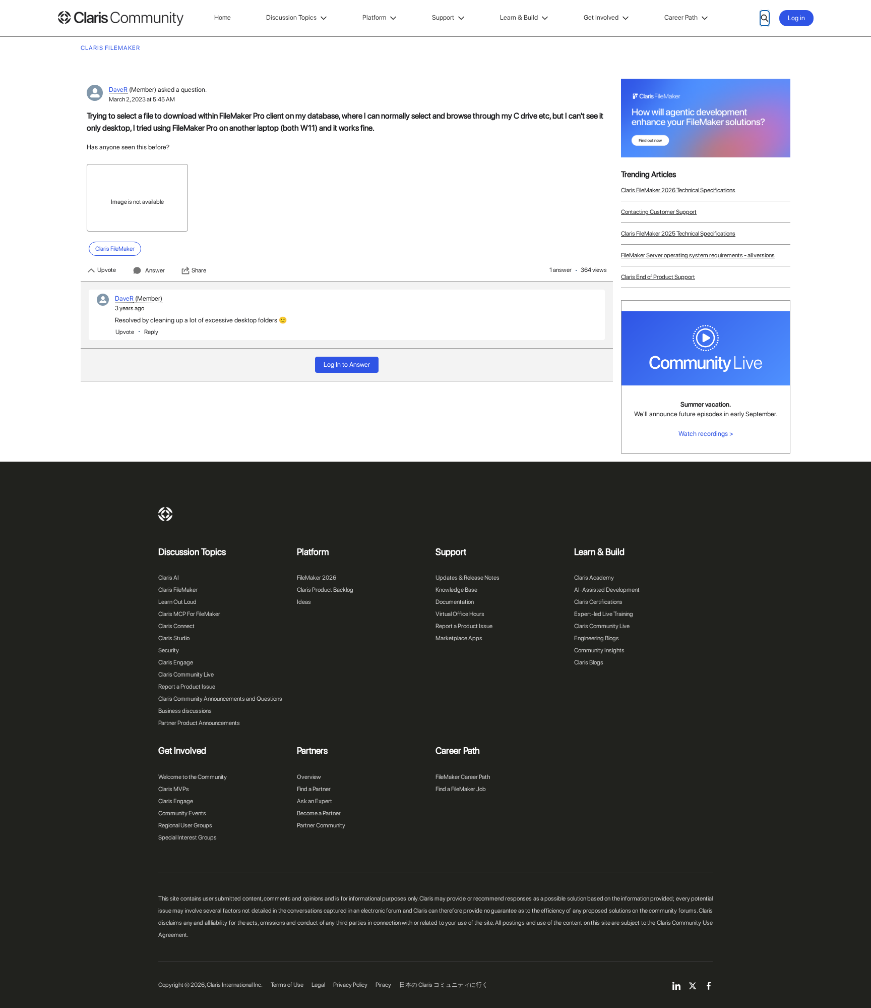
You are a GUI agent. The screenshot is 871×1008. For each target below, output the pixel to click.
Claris (165, 514)
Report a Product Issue (186, 686)
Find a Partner (314, 789)
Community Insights (599, 650)
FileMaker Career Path (463, 776)
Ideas (304, 601)
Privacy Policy (350, 985)
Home (222, 17)
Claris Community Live (186, 674)
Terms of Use (287, 985)
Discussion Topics (291, 17)
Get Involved (601, 17)
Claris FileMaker (178, 589)
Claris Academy (594, 577)
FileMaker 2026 (316, 577)
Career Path (681, 17)
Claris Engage (175, 662)
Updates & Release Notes (468, 577)
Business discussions (185, 710)
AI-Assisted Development (607, 589)
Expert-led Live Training (603, 614)
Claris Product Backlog (325, 589)
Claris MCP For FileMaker (189, 614)
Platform (374, 17)
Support (443, 17)
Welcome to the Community (192, 776)
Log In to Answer (347, 364)
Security (168, 650)
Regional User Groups (185, 825)
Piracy (383, 985)
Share (199, 270)
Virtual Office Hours (460, 614)
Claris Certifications (598, 601)
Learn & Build (519, 17)
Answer (155, 270)
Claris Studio (174, 638)
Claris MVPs (173, 789)
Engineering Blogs (596, 638)
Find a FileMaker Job (461, 789)
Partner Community (321, 825)
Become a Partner (319, 813)
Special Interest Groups (187, 837)
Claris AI (168, 577)
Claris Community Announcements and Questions (220, 698)
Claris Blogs (588, 662)
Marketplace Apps (459, 638)
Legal (318, 985)
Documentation (455, 601)
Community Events (182, 813)
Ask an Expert (314, 801)
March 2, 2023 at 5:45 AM (142, 99)
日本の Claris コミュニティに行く (443, 985)
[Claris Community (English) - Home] (120, 18)
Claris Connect (176, 626)
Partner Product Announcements (199, 722)
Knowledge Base (456, 589)
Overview (309, 776)
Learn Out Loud (177, 601)
